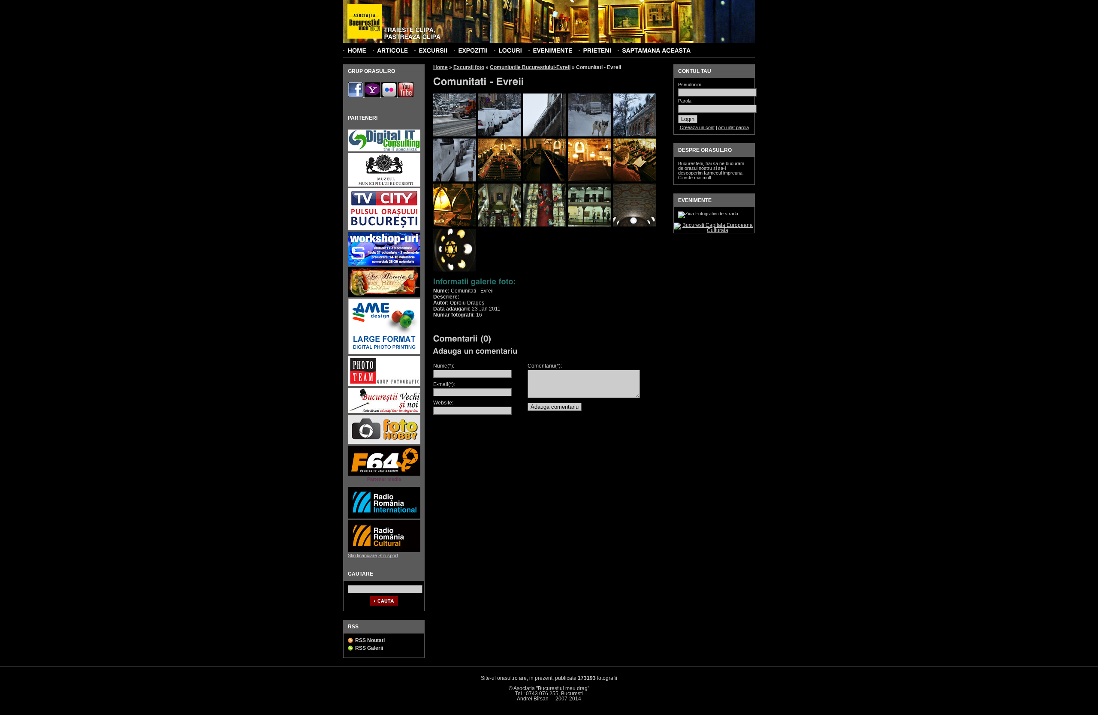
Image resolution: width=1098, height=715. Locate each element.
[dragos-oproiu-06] (454, 180)
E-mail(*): (444, 384)
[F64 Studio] (384, 474)
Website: (443, 403)
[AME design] (384, 353)
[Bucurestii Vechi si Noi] (384, 412)
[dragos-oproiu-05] (634, 135)
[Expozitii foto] (473, 50)
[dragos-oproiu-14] (589, 225)
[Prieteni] (597, 50)
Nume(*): (443, 366)
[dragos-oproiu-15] (634, 225)
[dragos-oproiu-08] (544, 180)
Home (440, 67)
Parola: (685, 101)
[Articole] (392, 50)
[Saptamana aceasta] (656, 50)
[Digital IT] (384, 150)
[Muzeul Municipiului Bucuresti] (384, 185)
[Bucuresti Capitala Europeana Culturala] (714, 230)
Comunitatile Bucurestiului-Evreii (530, 67)
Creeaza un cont (697, 127)
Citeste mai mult (694, 177)
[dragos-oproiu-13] (544, 225)
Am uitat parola (733, 127)
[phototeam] (384, 385)
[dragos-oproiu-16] (454, 270)
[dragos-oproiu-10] (634, 180)
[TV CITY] (384, 229)
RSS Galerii (369, 648)
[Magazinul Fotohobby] (384, 443)
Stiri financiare (362, 555)
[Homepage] (364, 21)
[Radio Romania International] (384, 517)
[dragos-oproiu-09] (589, 180)
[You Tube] (405, 95)
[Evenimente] (552, 50)
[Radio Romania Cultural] (384, 551)
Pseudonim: (690, 84)
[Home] (356, 50)
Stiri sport (388, 555)
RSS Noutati (370, 640)
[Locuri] (510, 50)
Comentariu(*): (545, 366)
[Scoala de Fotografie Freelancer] (384, 264)
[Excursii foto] (433, 50)
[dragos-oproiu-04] (589, 135)
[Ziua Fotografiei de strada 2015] (708, 213)
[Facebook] (356, 95)
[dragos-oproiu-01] (454, 135)
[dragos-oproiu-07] (499, 180)
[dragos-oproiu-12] (499, 225)
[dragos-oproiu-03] (544, 135)
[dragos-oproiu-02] (499, 135)
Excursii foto (468, 67)
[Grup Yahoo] (373, 95)
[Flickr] (389, 95)
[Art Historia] (384, 296)
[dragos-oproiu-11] (454, 225)
